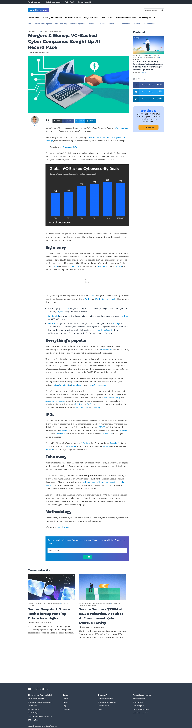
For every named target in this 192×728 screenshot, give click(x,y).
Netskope (71, 446)
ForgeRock (115, 443)
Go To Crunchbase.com (53, 2)
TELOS (102, 427)
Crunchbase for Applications (107, 702)
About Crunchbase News (36, 699)
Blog (64, 706)
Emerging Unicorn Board (52, 18)
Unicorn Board (33, 18)
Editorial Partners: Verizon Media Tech (40, 695)
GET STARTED (150, 127)
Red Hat (84, 407)
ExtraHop (123, 316)
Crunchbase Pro (103, 695)
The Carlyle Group (112, 397)
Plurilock (64, 430)
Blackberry (102, 266)
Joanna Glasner (33, 622)
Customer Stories (103, 706)
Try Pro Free (69, 2)
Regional (136, 57)
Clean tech (101, 24)
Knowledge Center (139, 699)
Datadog (96, 407)
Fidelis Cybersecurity (97, 384)
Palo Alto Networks (61, 384)
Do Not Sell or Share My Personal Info (40, 716)
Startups (64, 604)
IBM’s (77, 407)
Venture (31, 606)
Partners (65, 702)
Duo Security (73, 266)
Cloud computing (77, 24)
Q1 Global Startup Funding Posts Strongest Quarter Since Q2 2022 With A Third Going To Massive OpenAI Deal (148, 65)
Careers (65, 699)
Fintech (91, 24)
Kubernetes (106, 349)
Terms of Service (33, 709)
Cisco (55, 266)
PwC (89, 404)
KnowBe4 (123, 430)
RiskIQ (116, 323)
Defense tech (33, 604)
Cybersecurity (61, 24)
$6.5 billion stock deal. (105, 299)
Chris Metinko (33, 52)
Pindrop (49, 449)
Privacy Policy (32, 706)
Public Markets (55, 31)
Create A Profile (138, 702)
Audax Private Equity (55, 400)
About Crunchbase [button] (34, 2)
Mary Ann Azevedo (86, 627)
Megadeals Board (91, 18)
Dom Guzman (63, 527)
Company (66, 695)
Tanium (86, 443)
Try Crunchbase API (84, 2)
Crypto (153, 55)
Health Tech (113, 24)
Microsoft (52, 323)
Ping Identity (77, 384)
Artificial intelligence (43, 24)
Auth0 (87, 299)
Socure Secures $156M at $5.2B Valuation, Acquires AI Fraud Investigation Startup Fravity (101, 616)
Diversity (136, 24)
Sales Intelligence (138, 706)
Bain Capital (53, 316)
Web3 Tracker (106, 18)
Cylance (118, 266)
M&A (46, 31)
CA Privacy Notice (33, 720)
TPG (67, 308)
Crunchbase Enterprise (105, 699)
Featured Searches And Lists (142, 695)
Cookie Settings (33, 713)
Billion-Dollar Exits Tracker (126, 18)
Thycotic (60, 311)
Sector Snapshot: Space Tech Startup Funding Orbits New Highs (49, 613)
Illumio (106, 446)
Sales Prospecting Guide (141, 709)
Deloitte (78, 404)
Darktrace (60, 433)
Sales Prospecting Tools (140, 713)
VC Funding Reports (147, 18)
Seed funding (149, 24)
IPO (42, 31)
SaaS (30, 24)
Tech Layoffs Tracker (73, 18)
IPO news (126, 24)
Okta (93, 295)
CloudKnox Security (105, 330)
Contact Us (66, 709)
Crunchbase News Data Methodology (40, 702)
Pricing (100, 709)
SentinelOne (106, 433)
